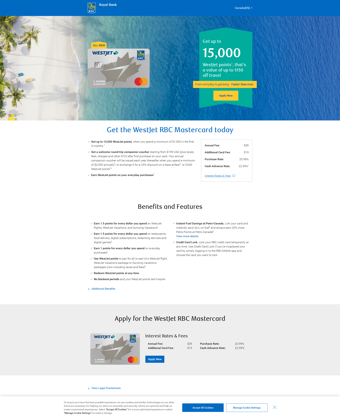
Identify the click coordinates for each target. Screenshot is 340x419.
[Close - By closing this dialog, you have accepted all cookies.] (274, 407)
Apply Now (226, 95)
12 (111, 168)
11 (180, 164)
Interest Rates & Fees (218, 175)
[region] (170, 407)
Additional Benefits (103, 288)
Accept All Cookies (202, 407)
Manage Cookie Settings (246, 407)
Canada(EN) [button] (242, 8)
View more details (187, 236)
